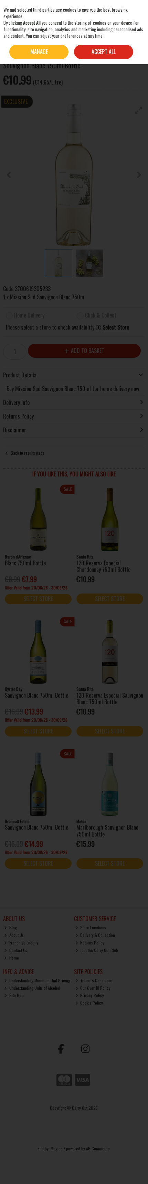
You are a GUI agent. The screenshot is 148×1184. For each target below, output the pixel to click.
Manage (39, 51)
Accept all (104, 51)
